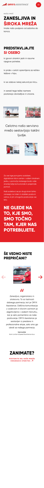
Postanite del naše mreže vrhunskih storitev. (22, 360)
